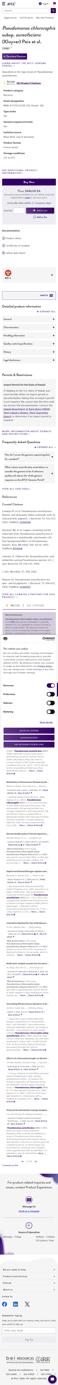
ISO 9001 (44, 1370)
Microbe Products (45, 17)
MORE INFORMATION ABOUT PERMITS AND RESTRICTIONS (27, 433)
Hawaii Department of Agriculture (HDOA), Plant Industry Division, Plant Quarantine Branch (27, 413)
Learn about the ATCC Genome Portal (24, 64)
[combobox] (26, 10)
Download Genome (16, 56)
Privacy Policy (45, 666)
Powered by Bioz (11, 1165)
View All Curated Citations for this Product (28, 596)
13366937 (25, 586)
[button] (53, 10)
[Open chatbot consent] (52, 1379)
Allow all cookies (28, 730)
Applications (10, 17)
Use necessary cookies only (29, 744)
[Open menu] (3, 4)
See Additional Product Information (20, 172)
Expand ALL (45, 447)
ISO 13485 (11, 1374)
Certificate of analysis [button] (18, 245)
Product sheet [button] (13, 238)
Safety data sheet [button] (15, 253)
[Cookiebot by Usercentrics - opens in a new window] (42, 639)
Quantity (8, 210)
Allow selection (29, 737)
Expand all (48, 311)
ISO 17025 (29, 1374)
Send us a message (29, 1211)
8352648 (17, 548)
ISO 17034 (46, 1374)
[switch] (51, 694)
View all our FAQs (15, 489)
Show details (46, 722)
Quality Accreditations (21, 1370)
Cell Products (27, 17)
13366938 (25, 522)
